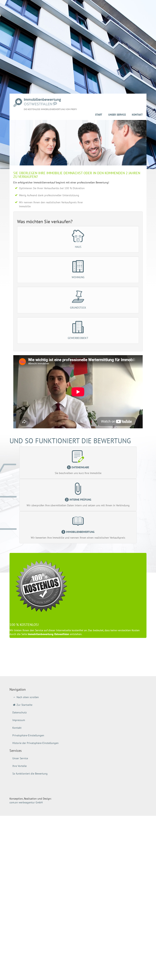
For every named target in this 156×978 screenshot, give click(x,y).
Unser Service (117, 114)
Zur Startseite (24, 705)
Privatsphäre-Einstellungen (28, 735)
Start (98, 114)
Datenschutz (19, 712)
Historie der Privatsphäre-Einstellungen (35, 743)
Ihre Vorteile (19, 766)
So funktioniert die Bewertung (30, 773)
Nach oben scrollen (27, 697)
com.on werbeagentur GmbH (26, 802)
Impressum (18, 720)
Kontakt (137, 114)
